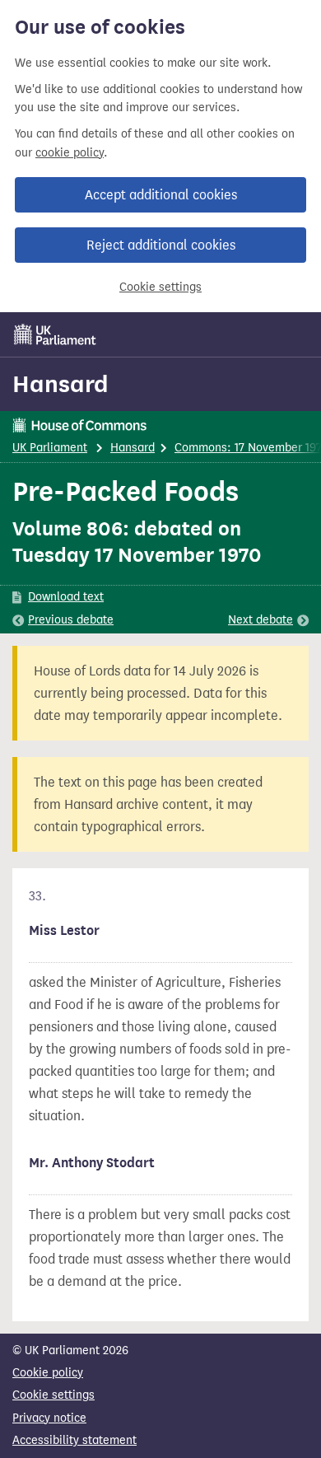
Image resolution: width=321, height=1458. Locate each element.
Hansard (60, 384)
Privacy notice (49, 1418)
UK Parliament (49, 448)
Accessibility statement (74, 1440)
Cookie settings (160, 287)
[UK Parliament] (55, 334)
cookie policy (69, 153)
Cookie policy (47, 1373)
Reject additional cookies (160, 245)
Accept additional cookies (161, 195)
